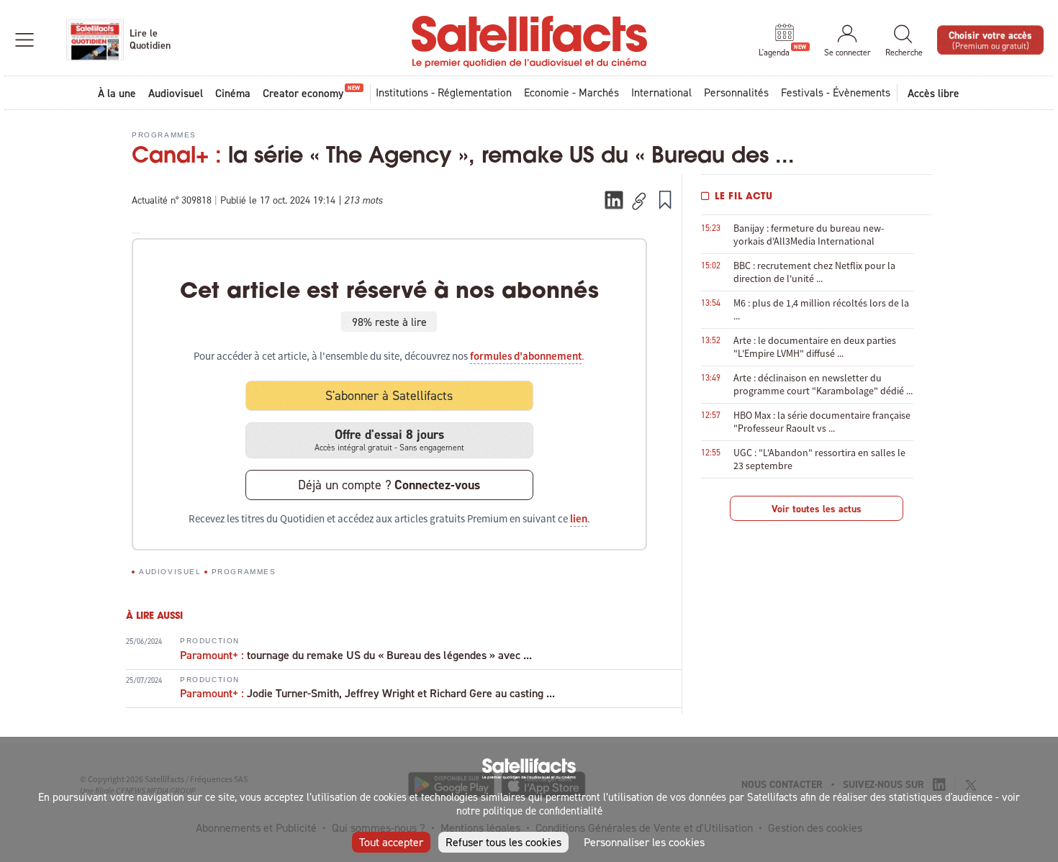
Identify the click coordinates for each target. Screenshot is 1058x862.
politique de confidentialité (542, 810)
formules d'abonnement (526, 356)
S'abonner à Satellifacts (389, 395)
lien (578, 519)
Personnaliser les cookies (644, 842)
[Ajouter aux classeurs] (665, 199)
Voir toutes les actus (817, 508)
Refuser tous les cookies (503, 842)
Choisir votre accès (990, 39)
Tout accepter (391, 842)
